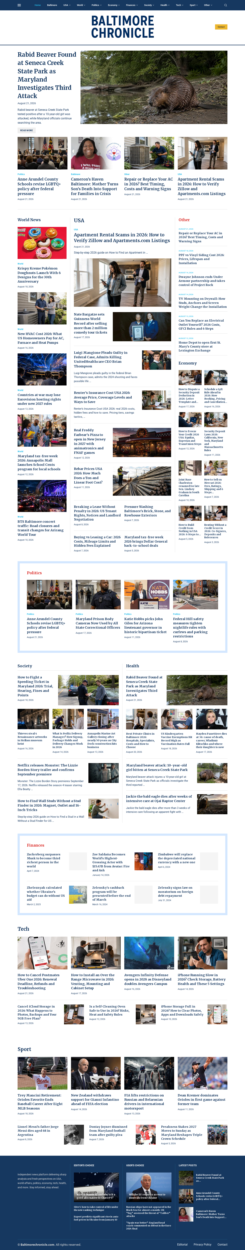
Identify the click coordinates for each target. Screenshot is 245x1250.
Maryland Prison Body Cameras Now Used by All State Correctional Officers (98, 623)
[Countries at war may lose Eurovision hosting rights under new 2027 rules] (42, 382)
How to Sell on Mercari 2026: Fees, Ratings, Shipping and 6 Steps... (213, 486)
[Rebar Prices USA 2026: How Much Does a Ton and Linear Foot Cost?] (142, 481)
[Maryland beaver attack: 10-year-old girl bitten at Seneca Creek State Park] (212, 773)
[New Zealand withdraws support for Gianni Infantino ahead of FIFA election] (96, 1084)
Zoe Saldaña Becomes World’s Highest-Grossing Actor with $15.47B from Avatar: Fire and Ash (111, 862)
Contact (221, 27)
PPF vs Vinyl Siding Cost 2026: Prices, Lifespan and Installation (201, 259)
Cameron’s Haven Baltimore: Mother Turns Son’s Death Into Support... (211, 1214)
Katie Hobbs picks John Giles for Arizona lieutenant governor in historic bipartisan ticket (145, 625)
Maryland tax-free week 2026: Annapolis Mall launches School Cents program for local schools (39, 462)
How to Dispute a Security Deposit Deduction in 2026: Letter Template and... (189, 395)
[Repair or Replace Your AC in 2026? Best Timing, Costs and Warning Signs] (149, 166)
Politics (95, 5)
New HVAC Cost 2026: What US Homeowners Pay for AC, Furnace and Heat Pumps (41, 338)
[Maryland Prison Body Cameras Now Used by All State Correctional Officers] (98, 607)
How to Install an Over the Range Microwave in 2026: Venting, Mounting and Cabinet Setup (92, 981)
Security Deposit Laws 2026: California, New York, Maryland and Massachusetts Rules (214, 441)
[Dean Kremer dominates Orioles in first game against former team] (203, 1084)
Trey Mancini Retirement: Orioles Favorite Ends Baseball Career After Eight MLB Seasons (40, 1101)
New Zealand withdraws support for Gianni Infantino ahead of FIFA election (95, 1099)
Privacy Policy (202, 1244)
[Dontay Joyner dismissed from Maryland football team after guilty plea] (146, 1135)
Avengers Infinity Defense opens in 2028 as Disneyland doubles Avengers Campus (147, 979)
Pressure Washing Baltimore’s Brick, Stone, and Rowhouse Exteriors (147, 511)
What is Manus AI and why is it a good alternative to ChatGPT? (96, 1196)
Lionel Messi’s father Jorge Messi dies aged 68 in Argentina (38, 1131)
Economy (112, 5)
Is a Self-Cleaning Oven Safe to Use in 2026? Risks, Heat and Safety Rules (109, 1010)
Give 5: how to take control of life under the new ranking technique (96, 1208)
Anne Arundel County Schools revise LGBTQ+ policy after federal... (209, 1196)
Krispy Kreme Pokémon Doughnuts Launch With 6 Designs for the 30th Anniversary (39, 274)
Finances (130, 5)
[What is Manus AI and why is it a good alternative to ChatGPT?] (96, 1187)
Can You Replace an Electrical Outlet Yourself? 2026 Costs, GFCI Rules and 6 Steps (201, 324)
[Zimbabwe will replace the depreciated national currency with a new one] (209, 861)
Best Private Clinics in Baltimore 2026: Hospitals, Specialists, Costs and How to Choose (140, 740)
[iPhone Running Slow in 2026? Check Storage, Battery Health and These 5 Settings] (203, 964)
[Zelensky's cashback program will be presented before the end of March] (144, 895)
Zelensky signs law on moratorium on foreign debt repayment (175, 891)
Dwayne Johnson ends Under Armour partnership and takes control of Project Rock (202, 281)
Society (148, 5)
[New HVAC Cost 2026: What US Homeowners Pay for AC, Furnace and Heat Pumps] (42, 321)
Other (207, 5)
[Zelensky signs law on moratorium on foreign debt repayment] (209, 895)
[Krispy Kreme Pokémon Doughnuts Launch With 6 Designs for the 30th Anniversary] (42, 258)
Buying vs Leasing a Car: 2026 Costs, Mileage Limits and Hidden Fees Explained (97, 541)
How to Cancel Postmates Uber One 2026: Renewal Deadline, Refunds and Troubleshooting (39, 981)
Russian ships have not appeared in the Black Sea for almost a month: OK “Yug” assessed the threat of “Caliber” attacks (148, 1211)
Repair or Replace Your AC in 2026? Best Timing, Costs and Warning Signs (148, 184)
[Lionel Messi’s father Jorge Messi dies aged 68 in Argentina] (74, 1135)
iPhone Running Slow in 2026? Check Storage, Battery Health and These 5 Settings (202, 979)
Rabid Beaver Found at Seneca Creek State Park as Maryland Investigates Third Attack (144, 686)
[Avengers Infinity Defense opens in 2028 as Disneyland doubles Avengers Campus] (149, 964)
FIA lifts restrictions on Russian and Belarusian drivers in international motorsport (144, 1101)
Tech (178, 5)
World (80, 5)
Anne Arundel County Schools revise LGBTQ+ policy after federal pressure (46, 625)
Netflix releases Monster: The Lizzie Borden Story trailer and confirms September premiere (48, 769)
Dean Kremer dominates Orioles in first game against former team (201, 1099)
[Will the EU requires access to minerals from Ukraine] (148, 1187)
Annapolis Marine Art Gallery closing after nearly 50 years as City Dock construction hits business (102, 740)
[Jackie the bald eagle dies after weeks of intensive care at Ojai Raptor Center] (212, 804)
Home (38, 5)
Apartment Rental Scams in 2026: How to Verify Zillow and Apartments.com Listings (122, 237)
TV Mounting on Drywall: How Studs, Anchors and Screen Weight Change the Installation (203, 303)
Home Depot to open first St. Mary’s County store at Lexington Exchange (200, 346)
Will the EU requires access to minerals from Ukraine (147, 1196)
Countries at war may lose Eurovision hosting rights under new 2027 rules (39, 399)
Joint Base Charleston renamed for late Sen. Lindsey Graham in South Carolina (189, 487)
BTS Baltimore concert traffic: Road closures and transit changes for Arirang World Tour (40, 528)
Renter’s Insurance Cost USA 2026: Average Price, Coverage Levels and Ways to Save (103, 397)
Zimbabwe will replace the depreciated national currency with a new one (176, 858)
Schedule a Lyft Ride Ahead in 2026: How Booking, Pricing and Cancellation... (215, 395)
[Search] (225, 5)
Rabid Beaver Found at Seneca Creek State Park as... (210, 1178)
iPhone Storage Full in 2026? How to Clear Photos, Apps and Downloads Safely (182, 1010)
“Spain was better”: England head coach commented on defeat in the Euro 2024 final (148, 1225)
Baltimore (52, 5)
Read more (26, 130)
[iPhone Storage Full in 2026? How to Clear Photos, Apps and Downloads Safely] (217, 1014)
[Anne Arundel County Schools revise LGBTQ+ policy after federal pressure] (42, 169)
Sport (192, 5)
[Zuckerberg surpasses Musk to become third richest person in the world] (78, 861)
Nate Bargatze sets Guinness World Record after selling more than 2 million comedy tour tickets (90, 323)
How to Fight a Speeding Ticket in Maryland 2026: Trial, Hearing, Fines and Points (35, 686)
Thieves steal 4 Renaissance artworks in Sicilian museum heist (32, 738)
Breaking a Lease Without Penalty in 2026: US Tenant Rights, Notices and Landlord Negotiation (97, 513)
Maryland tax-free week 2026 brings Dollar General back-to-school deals (146, 541)
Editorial (182, 1244)
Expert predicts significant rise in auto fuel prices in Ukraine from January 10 (96, 1218)
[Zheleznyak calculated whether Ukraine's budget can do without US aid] (78, 895)
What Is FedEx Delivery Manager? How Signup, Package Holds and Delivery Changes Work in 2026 (68, 740)
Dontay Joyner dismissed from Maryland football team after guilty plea (108, 1131)
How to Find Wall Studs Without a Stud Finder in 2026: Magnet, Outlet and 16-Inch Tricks (49, 805)
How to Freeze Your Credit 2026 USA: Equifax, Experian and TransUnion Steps (190, 437)
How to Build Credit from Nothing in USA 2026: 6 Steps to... (190, 529)
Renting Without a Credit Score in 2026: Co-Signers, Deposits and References (215, 531)
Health (164, 5)
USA (65, 5)
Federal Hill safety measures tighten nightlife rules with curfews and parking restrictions (190, 627)
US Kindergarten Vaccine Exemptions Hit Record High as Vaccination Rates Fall (176, 739)
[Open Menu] (19, 5)
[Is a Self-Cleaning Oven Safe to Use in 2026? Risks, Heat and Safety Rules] (146, 1014)
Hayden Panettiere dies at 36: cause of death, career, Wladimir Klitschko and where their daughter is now (211, 740)
